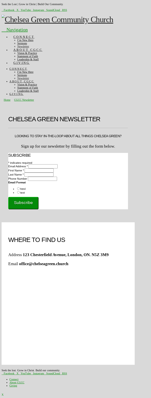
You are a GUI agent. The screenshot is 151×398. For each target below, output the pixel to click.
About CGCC (16, 382)
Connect (13, 379)
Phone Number (18, 178)
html (23, 188)
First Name (16, 170)
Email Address (18, 166)
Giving (13, 385)
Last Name (16, 174)
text (22, 192)
